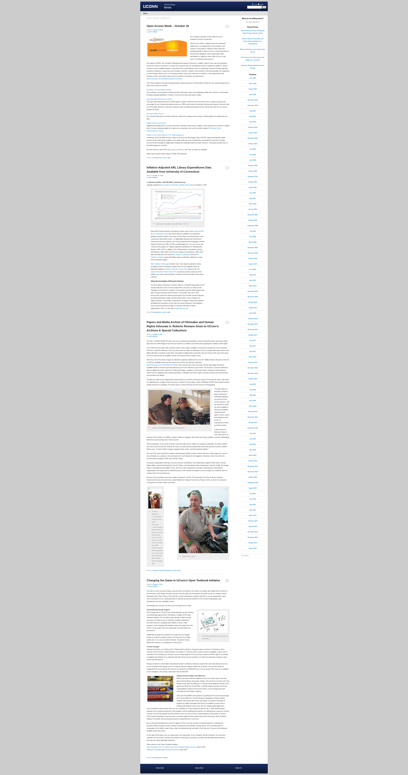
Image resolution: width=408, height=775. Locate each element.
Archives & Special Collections (161, 570)
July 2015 (253, 433)
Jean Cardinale (152, 32)
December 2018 (253, 291)
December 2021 (253, 176)
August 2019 (253, 264)
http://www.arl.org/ (181, 308)
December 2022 (253, 138)
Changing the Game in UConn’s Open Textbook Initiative (183, 580)
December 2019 (253, 247)
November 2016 (253, 373)
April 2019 (252, 280)
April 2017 (252, 351)
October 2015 (252, 422)
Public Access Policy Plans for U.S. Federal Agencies (165, 135)
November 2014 (253, 471)
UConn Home (160, 768)
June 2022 (252, 154)
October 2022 (252, 144)
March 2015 (252, 455)
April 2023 (252, 122)
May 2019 (253, 275)
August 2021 (253, 187)
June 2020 (252, 236)
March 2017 (252, 357)
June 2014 (252, 499)
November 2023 (253, 105)
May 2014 (253, 504)
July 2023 (253, 111)
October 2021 (252, 182)
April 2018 (252, 313)
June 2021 (252, 193)
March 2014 (252, 515)
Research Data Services (155, 113)
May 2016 (253, 395)
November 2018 (253, 297)
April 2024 (252, 94)
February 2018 (252, 318)
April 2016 (252, 400)
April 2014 (252, 510)
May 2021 (253, 198)
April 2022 (252, 160)
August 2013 (253, 548)
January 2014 (252, 526)
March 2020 (252, 242)
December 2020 (253, 215)
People (262, 4)
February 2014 (252, 521)
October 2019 (252, 258)
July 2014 (253, 493)
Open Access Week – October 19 (168, 26)
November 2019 (253, 253)
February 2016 (252, 411)
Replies (165, 757)
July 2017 (253, 340)
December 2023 (253, 100)
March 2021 (252, 204)
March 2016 (252, 406)
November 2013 (253, 537)
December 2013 (253, 532)
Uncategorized (156, 157)
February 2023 (252, 127)
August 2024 (253, 89)
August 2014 (253, 488)
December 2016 (253, 368)
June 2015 (252, 439)
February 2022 (252, 165)
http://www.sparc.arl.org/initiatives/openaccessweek (164, 79)
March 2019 (252, 286)
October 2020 (252, 220)
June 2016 (252, 390)
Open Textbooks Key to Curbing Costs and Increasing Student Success (171, 747)
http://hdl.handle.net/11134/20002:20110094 (162, 365)
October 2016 (252, 379)
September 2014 (252, 482)
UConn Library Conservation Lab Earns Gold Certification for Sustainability (253, 41)
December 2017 (253, 324)
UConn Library (169, 5)
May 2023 (253, 116)
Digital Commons (153, 123)
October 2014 (252, 477)
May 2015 (253, 444)
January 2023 (252, 133)
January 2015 (252, 461)
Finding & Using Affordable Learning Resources (163, 750)
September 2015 (252, 428)
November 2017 (253, 329)
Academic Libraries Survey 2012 (176, 269)
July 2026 (253, 78)
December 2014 (253, 466)
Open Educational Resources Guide (159, 99)
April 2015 (252, 450)
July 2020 (253, 231)
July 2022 (253, 149)
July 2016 (253, 384)
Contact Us (238, 768)
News (167, 7)
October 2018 (252, 302)
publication (181, 254)
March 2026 (252, 83)
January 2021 (252, 209)
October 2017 (252, 335)
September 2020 (252, 225)
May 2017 (253, 346)
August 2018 (253, 307)
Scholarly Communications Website (159, 90)
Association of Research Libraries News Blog (177, 185)
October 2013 (252, 543)
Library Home (199, 768)
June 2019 (252, 269)
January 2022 (252, 171)
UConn (255, 4)
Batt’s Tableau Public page (160, 264)
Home (145, 13)
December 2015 (253, 417)
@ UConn (162, 123)
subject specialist (177, 149)
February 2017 (252, 362)
